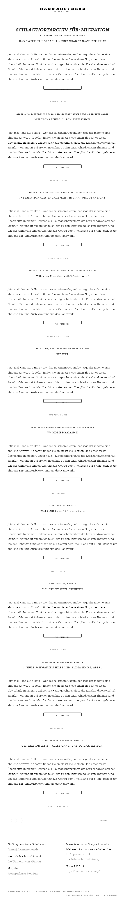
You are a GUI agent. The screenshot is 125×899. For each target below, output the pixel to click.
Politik (71, 506)
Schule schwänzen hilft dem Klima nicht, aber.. (62, 667)
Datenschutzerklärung (85, 859)
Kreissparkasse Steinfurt (23, 873)
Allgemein (46, 36)
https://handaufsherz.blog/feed (85, 871)
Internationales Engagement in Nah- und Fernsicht (63, 197)
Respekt (62, 354)
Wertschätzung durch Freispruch (63, 119)
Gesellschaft (62, 36)
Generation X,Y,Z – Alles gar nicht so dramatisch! (62, 745)
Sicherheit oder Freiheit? (62, 589)
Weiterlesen (62, 89)
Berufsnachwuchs (42, 114)
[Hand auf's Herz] (62, 8)
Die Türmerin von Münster (24, 861)
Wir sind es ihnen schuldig (62, 510)
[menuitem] (121, 7)
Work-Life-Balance (62, 432)
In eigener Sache (98, 114)
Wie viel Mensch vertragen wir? (62, 275)
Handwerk (79, 36)
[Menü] (121, 7)
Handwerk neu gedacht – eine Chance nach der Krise (62, 41)
